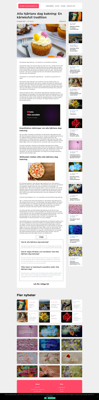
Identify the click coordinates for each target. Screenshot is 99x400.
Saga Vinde (72, 24)
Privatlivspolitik (51, 398)
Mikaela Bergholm (74, 46)
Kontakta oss (71, 6)
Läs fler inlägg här (41, 284)
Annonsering (50, 6)
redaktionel (62, 21)
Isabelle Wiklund (73, 90)
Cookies (63, 6)
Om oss (57, 6)
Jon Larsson (30, 21)
